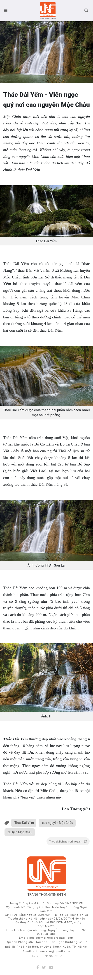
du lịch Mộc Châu (20, 832)
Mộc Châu (80, 297)
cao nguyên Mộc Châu (57, 823)
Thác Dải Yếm (24, 823)
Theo (66, 841)
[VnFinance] (47, 10)
